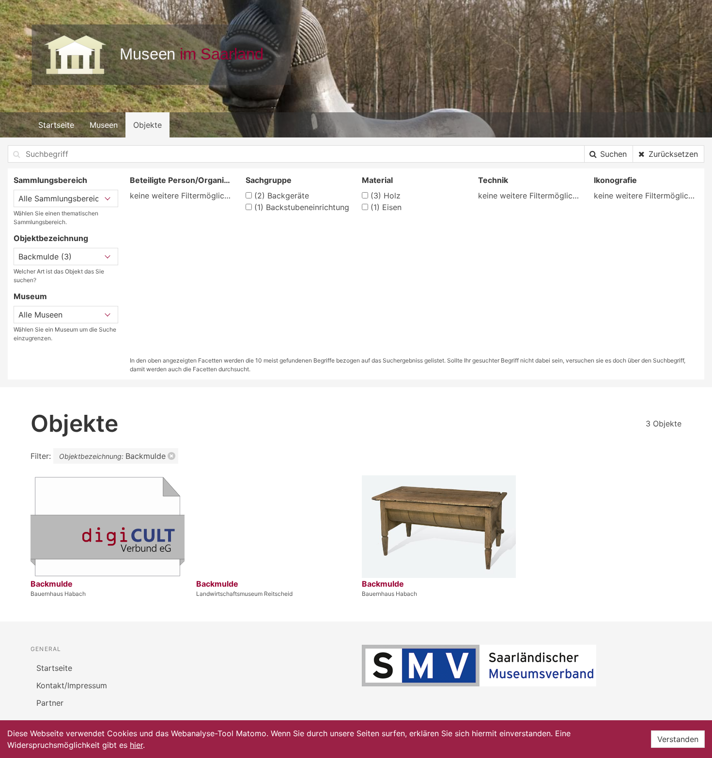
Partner (49, 703)
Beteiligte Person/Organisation (182, 180)
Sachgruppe (269, 180)
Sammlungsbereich (50, 180)
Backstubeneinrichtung (301, 207)
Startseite (56, 125)
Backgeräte (281, 195)
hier (136, 745)
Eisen (386, 207)
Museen (104, 125)
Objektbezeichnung (51, 238)
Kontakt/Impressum (71, 685)
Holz (386, 195)
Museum (30, 296)
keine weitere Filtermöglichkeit (182, 195)
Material (377, 180)
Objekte (147, 125)
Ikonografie (615, 180)
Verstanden (677, 739)
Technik (493, 180)
